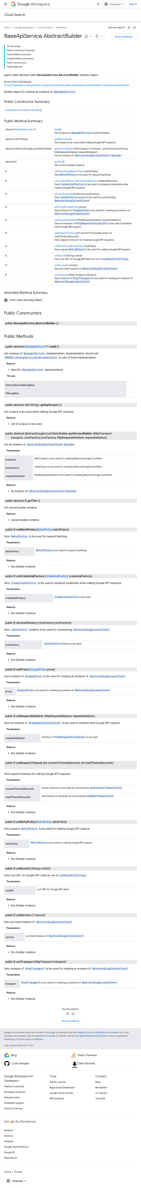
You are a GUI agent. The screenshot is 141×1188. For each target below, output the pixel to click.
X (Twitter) (101, 1093)
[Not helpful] (134, 27)
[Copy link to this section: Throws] (18, 376)
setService (60, 265)
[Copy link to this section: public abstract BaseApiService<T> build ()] (63, 347)
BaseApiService (64, 91)
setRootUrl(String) (116, 259)
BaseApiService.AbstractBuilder (23, 110)
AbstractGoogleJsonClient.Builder (98, 155)
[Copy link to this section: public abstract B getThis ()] (44, 501)
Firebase (8, 1141)
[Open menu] (5, 4)
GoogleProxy (72, 207)
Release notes (12, 1097)
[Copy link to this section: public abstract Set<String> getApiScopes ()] (65, 405)
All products (10, 1157)
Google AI (9, 1152)
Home (7, 27)
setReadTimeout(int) (100, 796)
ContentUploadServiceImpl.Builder (22, 85)
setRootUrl (60, 255)
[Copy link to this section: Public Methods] (36, 337)
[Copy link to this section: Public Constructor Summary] (53, 102)
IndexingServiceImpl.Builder (86, 85)
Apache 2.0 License (45, 1036)
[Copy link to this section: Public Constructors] (45, 313)
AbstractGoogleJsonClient (72, 200)
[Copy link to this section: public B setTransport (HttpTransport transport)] (70, 962)
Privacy (18, 1172)
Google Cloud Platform (16, 1146)
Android (8, 1130)
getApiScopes (62, 139)
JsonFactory (68, 197)
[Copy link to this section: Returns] (18, 364)
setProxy (59, 207)
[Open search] (98, 4)
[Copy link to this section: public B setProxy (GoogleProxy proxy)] (59, 669)
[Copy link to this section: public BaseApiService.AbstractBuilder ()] (62, 323)
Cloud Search (14, 15)
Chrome (8, 1136)
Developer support (14, 1103)
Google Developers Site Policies (91, 1036)
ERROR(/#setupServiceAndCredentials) (31, 357)
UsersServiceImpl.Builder (115, 85)
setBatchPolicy (63, 171)
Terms (7, 1172)
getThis (59, 161)
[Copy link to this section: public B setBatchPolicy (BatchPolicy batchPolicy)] (73, 530)
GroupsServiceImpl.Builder (56, 85)
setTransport (62, 274)
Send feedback (124, 36)
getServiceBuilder (64, 148)
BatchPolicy (78, 171)
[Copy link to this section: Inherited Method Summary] (51, 293)
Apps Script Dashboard (62, 1087)
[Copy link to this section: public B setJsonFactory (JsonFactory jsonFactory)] (75, 623)
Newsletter (101, 1087)
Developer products (14, 1092)
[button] (23, 300)
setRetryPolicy (62, 246)
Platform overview (14, 1086)
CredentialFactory (87, 181)
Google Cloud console (61, 1093)
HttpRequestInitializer (91, 223)
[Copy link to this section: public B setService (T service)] (49, 915)
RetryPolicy (77, 246)
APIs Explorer (57, 1098)
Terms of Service (13, 1108)
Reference (61, 27)
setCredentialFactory (66, 181)
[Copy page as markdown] (97, 36)
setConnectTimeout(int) (106, 787)
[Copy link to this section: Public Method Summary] (46, 121)
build (57, 129)
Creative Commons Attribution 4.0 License (97, 1032)
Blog (97, 1082)
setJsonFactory (63, 194)
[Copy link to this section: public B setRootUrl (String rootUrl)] (54, 869)
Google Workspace (24, 27)
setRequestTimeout (65, 233)
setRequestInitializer (66, 220)
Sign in (133, 4)
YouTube (100, 1098)
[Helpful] (129, 27)
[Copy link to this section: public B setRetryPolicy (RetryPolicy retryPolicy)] (70, 822)
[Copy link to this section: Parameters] (23, 451)
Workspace (40, 4)
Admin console (58, 1082)
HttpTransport (82, 278)
